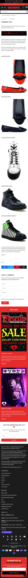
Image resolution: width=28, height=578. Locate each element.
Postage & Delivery (5, 475)
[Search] (26, 11)
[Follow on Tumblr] (20, 539)
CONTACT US (4, 512)
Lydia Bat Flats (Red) (5, 56)
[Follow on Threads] (16, 537)
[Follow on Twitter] (8, 537)
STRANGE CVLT (13, 15)
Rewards (3, 480)
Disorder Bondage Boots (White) (8, 137)
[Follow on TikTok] (8, 539)
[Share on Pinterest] (17, 267)
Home (2, 15)
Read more (3, 363)
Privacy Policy (4, 279)
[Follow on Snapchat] (16, 539)
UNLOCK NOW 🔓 (14, 573)
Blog (5, 15)
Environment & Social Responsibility (9, 495)
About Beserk (4, 493)
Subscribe (14, 440)
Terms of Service (13, 279)
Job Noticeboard (4, 508)
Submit (5, 302)
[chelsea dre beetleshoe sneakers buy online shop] (14, 231)
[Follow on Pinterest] (20, 537)
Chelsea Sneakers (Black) (6, 186)
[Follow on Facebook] (3, 537)
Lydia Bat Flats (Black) (6, 96)
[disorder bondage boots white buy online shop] (14, 160)
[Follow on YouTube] (25, 537)
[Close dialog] (25, 558)
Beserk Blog (8, 15)
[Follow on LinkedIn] (12, 539)
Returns (3, 477)
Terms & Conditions (5, 484)
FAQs (2, 482)
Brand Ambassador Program (7, 497)
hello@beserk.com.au (9, 514)
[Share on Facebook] (4, 267)
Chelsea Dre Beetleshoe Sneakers (8, 215)
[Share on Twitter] (11, 267)
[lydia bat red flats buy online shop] (14, 76)
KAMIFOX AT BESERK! (6, 408)
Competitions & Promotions (7, 504)
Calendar (3, 502)
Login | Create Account (6, 473)
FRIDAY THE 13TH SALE (6, 353)
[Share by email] (23, 267)
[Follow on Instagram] (12, 537)
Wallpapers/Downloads (6, 506)
